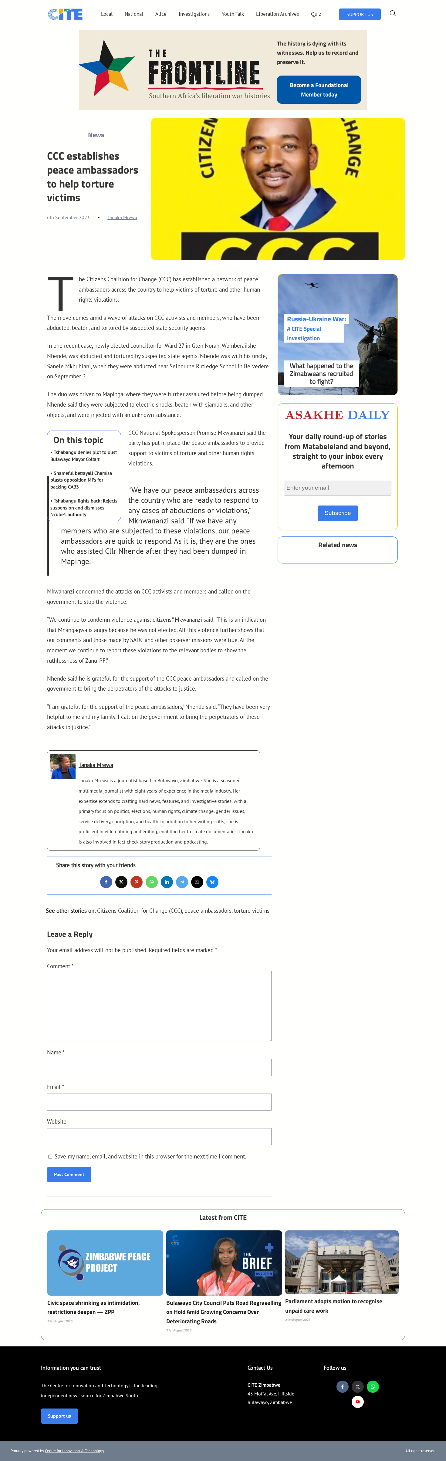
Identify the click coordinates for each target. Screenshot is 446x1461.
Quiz (316, 14)
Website (56, 1121)
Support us (59, 1416)
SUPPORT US (359, 14)
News (96, 135)
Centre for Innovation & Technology (74, 1450)
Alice (161, 14)
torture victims (251, 910)
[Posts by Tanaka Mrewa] (63, 774)
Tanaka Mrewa (122, 217)
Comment (60, 966)
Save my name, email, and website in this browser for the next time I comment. (150, 1156)
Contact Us (260, 1367)
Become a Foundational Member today (319, 89)
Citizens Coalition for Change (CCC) (139, 910)
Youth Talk (233, 14)
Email (55, 1087)
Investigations (194, 14)
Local (107, 14)
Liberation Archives (277, 14)
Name (56, 1052)
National (134, 14)
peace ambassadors (207, 910)
